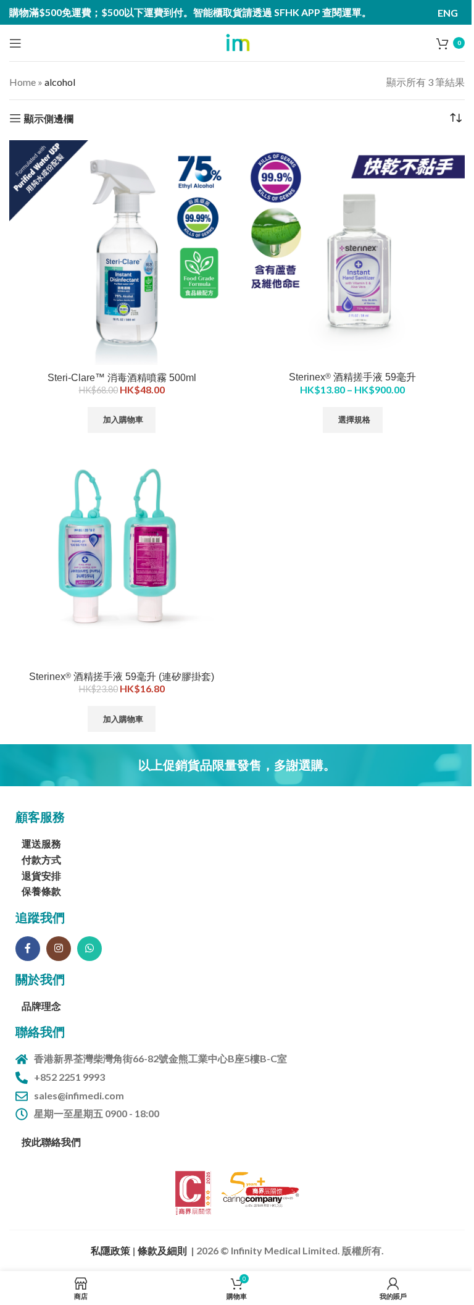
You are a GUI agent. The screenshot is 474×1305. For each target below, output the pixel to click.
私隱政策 (111, 1250)
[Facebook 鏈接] (27, 948)
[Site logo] (237, 42)
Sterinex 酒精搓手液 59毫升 (352, 377)
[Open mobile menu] (15, 43)
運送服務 (41, 843)
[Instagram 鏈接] (58, 948)
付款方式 (41, 859)
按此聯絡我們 (51, 1142)
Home (22, 82)
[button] (122, 420)
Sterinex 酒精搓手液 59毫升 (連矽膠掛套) (121, 676)
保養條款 (41, 891)
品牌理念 (41, 1006)
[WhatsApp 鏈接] (89, 948)
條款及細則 (162, 1250)
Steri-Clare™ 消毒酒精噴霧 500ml (122, 377)
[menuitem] (447, 13)
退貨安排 (41, 875)
